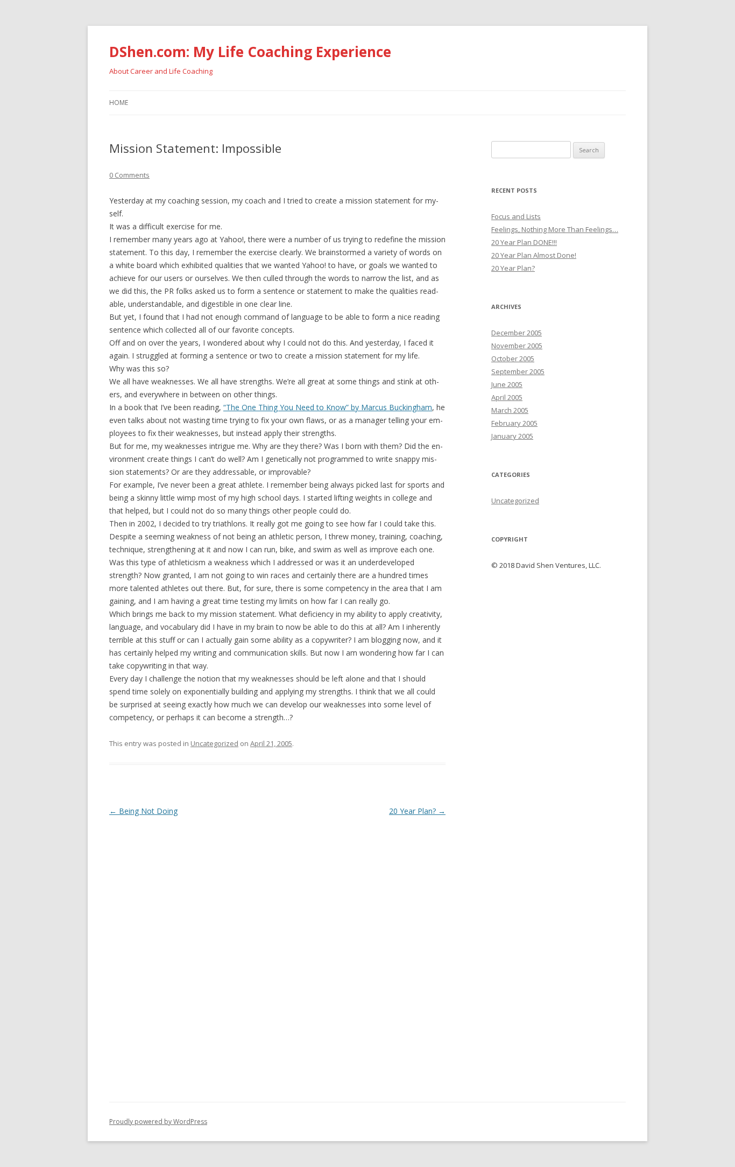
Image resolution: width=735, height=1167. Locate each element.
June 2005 (506, 384)
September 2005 (518, 371)
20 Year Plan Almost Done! (533, 255)
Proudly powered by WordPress (158, 1121)
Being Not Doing (143, 811)
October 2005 (512, 358)
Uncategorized (214, 743)
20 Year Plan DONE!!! (524, 242)
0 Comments (129, 175)
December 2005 (516, 333)
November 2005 (516, 345)
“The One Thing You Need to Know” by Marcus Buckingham (327, 407)
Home (118, 102)
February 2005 (514, 423)
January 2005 (512, 436)
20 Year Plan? (417, 811)
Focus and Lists (516, 216)
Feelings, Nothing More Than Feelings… (554, 229)
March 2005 (509, 410)
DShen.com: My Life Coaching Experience (250, 51)
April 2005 (506, 397)
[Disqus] (277, 953)
